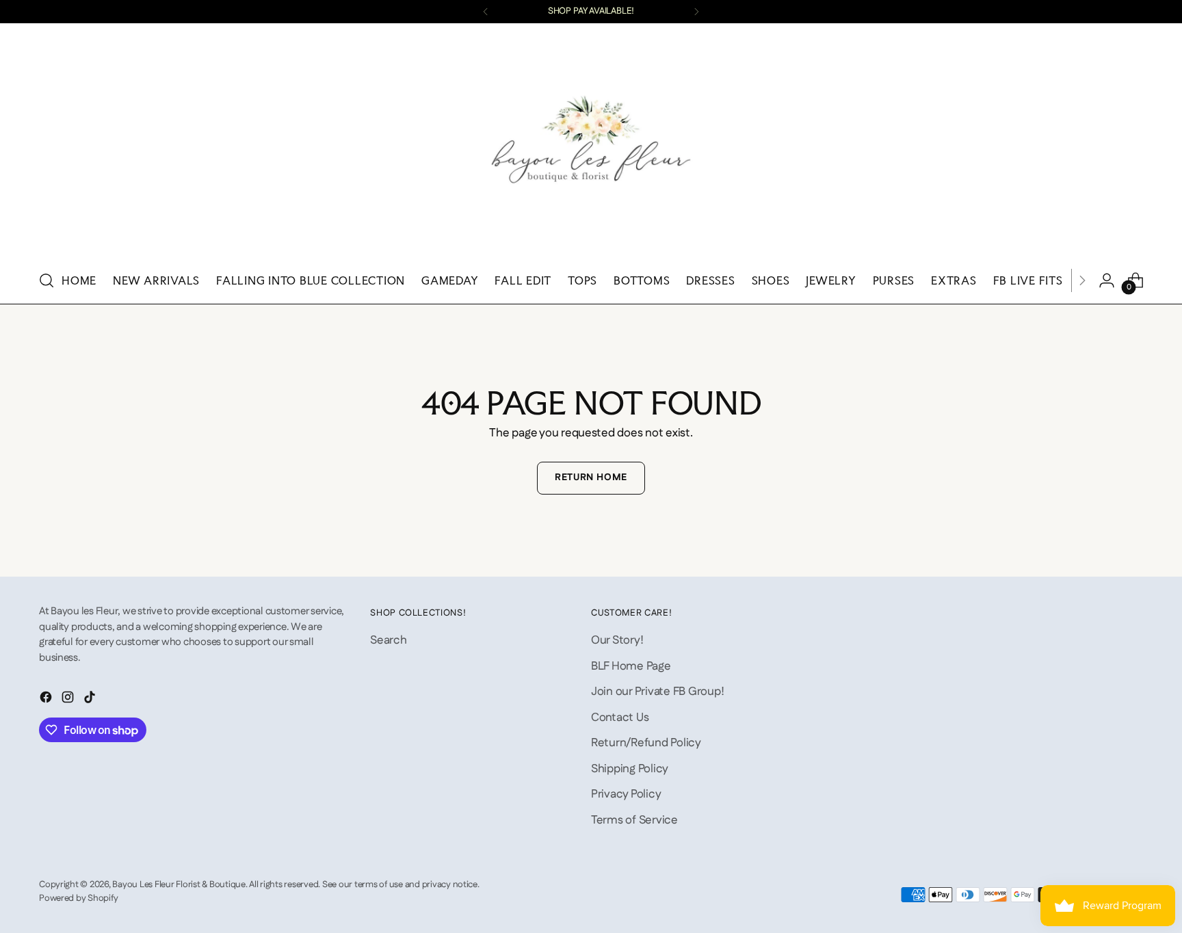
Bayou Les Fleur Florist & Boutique (178, 884)
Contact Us (619, 717)
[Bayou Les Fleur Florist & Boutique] (591, 144)
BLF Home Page (631, 666)
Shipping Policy (629, 769)
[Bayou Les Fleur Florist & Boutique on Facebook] (47, 700)
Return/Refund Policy (646, 743)
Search (388, 640)
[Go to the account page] (1106, 280)
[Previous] (486, 11)
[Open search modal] (46, 280)
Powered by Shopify (78, 898)
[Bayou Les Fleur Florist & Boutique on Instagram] (69, 700)
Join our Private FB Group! (657, 691)
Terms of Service (634, 820)
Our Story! (617, 640)
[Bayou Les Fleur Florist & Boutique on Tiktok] (91, 700)
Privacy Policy (626, 794)
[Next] (696, 11)
